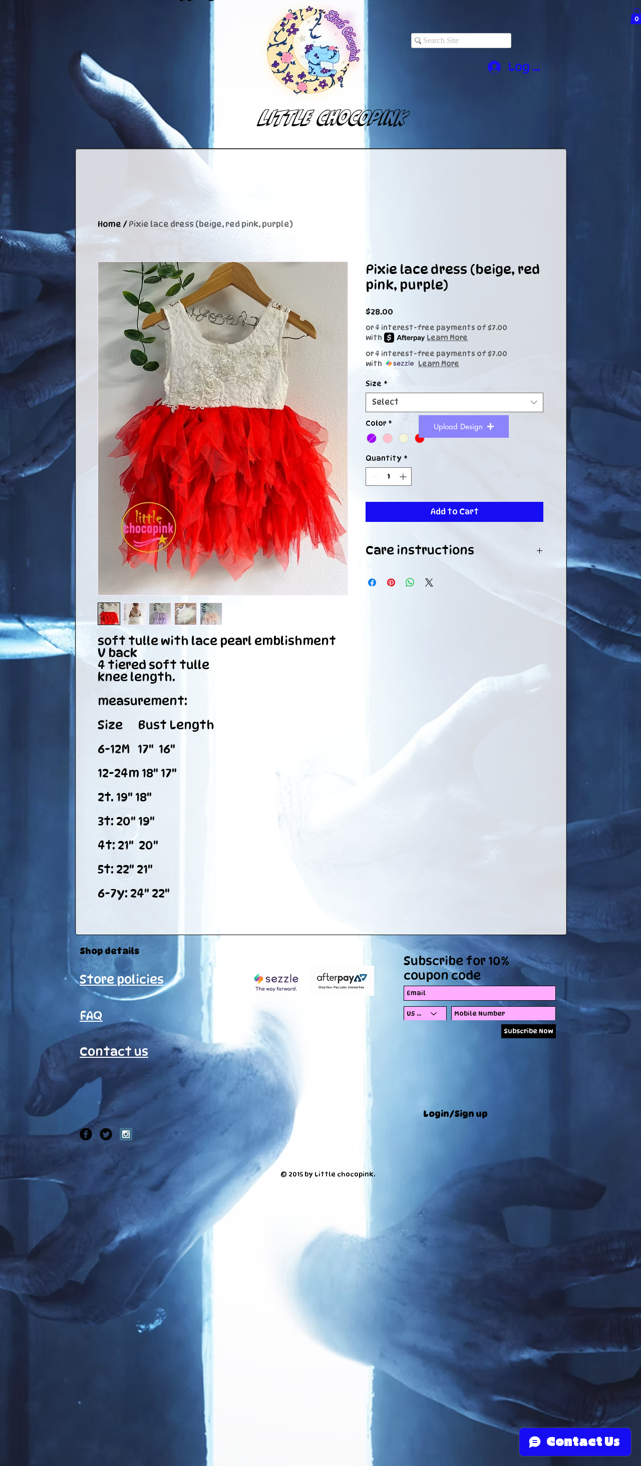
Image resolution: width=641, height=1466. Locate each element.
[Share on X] (429, 582)
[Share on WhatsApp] (410, 582)
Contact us (114, 1051)
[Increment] (404, 476)
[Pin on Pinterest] (391, 582)
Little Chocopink (323, 117)
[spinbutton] (389, 476)
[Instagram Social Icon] (126, 1134)
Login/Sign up (455, 1114)
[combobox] (454, 402)
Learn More (447, 337)
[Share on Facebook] (372, 582)
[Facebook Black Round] (86, 1134)
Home (109, 224)
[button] (464, 426)
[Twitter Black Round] (106, 1134)
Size (377, 383)
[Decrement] (373, 476)
